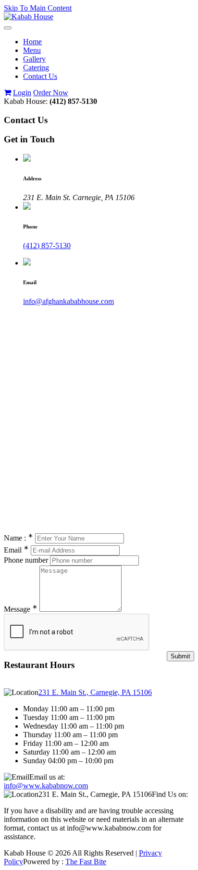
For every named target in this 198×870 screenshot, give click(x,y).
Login (22, 92)
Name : (18, 538)
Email (16, 550)
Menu (32, 50)
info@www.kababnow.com (46, 786)
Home (32, 42)
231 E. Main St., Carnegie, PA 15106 (95, 692)
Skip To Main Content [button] (38, 8)
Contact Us (40, 76)
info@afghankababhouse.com (68, 301)
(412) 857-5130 (47, 245)
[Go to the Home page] (28, 17)
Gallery (34, 59)
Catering (36, 67)
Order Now (50, 92)
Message (20, 609)
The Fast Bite (85, 861)
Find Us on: (170, 794)
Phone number (26, 560)
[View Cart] (7, 92)
